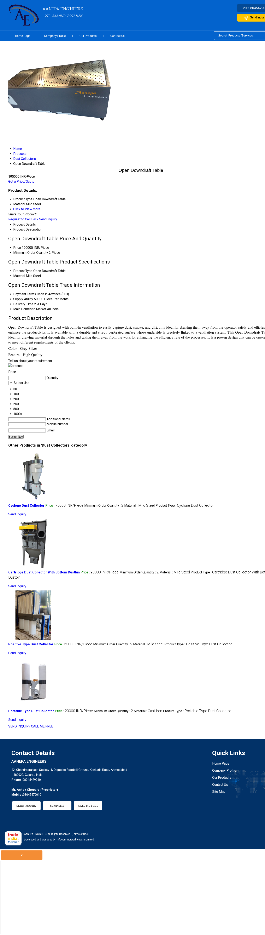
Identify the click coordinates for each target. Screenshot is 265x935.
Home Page (22, 36)
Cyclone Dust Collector (26, 506)
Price (17, 248)
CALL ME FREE (42, 726)
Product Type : (184, 506)
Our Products (88, 36)
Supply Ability (23, 299)
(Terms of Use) (80, 834)
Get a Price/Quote (21, 181)
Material (19, 276)
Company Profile (55, 36)
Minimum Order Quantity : (103, 506)
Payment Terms (24, 294)
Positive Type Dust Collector (30, 644)
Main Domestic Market (29, 309)
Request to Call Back (23, 219)
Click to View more (26, 209)
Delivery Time (23, 304)
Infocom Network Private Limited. (76, 839)
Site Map (218, 792)
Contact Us (117, 36)
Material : (139, 506)
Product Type (23, 271)
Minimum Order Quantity (30, 253)
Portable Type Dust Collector (31, 711)
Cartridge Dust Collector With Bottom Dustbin (44, 572)
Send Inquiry (48, 219)
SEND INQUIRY (19, 726)
